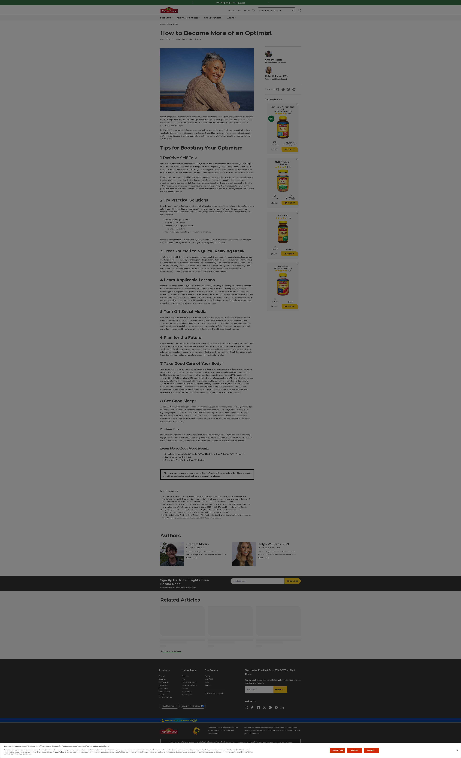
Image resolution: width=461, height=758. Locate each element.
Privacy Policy (58, 752)
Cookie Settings (337, 750)
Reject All (354, 750)
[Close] (457, 750)
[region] (230, 750)
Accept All (371, 750)
